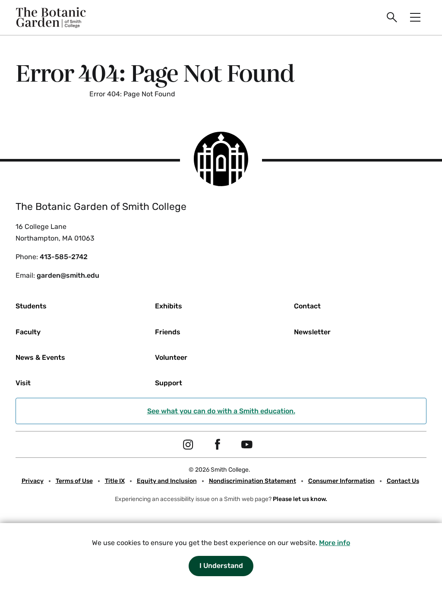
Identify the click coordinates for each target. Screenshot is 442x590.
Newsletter (312, 332)
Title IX (115, 481)
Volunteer (171, 357)
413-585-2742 (64, 257)
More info (334, 543)
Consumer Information (341, 481)
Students (31, 306)
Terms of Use (74, 481)
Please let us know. (300, 499)
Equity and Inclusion (167, 481)
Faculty (28, 332)
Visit (23, 383)
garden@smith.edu (68, 275)
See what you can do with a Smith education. (221, 411)
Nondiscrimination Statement (252, 481)
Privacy (33, 481)
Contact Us (403, 481)
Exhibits (168, 306)
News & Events (40, 357)
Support (168, 383)
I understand (221, 565)
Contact (307, 306)
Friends (167, 332)
